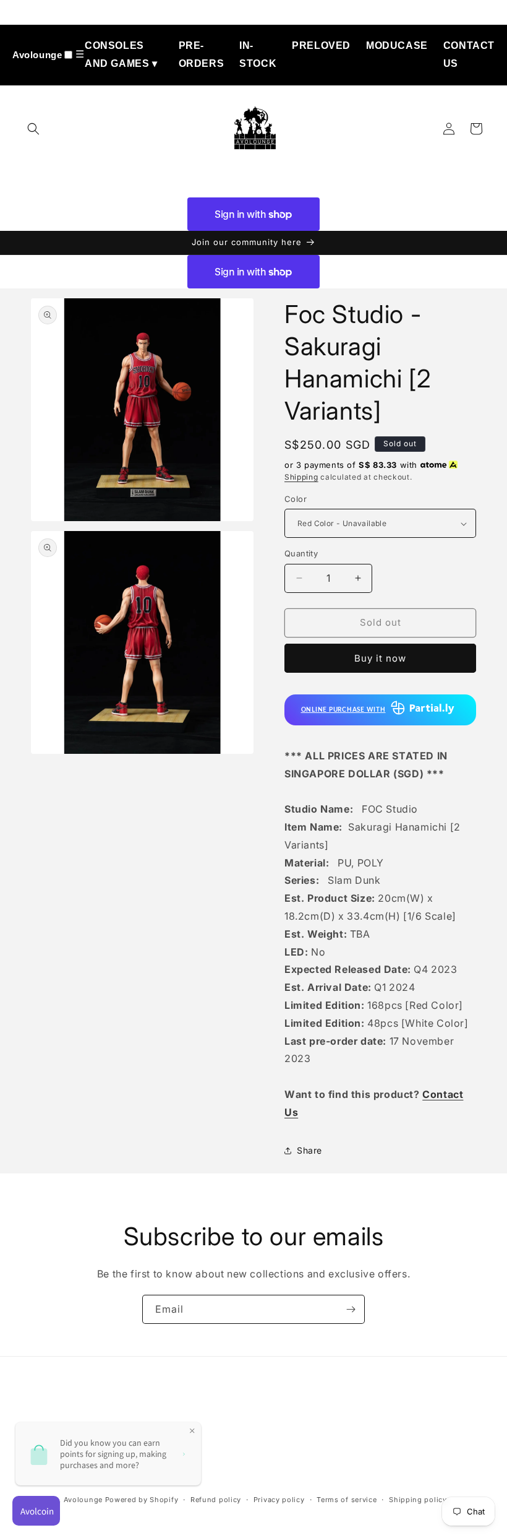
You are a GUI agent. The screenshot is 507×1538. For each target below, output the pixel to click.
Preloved (321, 45)
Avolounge (37, 55)
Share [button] (309, 1150)
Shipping (301, 477)
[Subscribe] (350, 1309)
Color (295, 499)
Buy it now (380, 658)
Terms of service (347, 1499)
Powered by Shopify (142, 1499)
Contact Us (469, 54)
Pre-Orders (201, 54)
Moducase (397, 45)
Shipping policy (418, 1499)
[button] (33, 128)
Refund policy (215, 1499)
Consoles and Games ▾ (121, 54)
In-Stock (257, 54)
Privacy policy (279, 1499)
